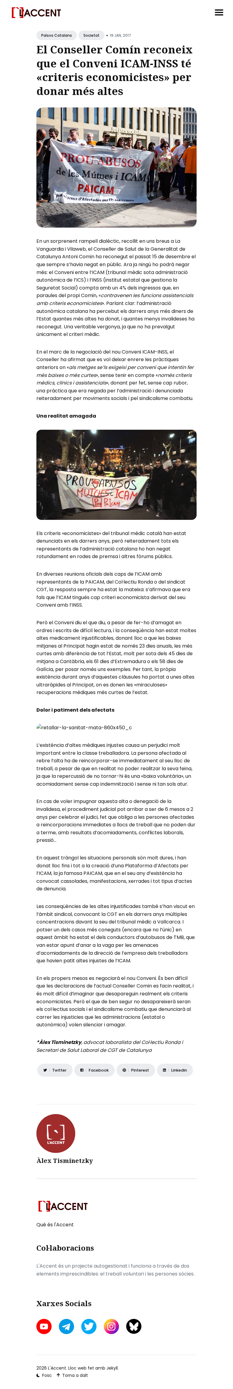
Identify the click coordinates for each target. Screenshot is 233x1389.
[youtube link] (44, 1326)
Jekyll (112, 1368)
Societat (91, 35)
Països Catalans (56, 35)
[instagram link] (111, 1326)
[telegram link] (66, 1326)
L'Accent (57, 1368)
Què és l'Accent (55, 1224)
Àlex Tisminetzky (64, 1161)
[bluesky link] (134, 1326)
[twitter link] (89, 1326)
